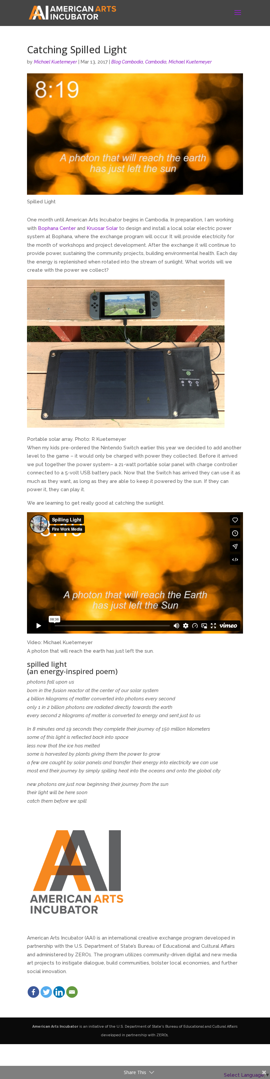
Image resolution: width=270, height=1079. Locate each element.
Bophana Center (57, 228)
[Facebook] (33, 992)
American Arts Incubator (55, 1026)
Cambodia (155, 61)
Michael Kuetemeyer (55, 61)
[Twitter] (46, 992)
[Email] (72, 992)
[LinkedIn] (59, 992)
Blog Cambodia (127, 61)
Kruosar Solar (102, 228)
